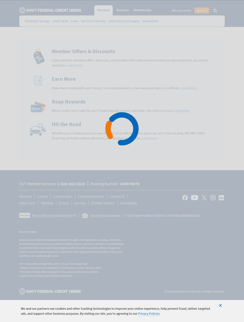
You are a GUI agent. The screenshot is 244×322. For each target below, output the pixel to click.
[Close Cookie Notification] (220, 305)
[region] (122, 311)
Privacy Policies (149, 313)
